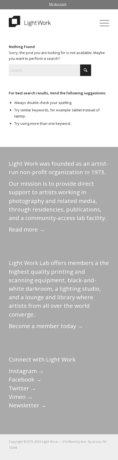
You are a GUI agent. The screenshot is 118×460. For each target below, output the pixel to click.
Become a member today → (46, 326)
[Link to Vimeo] (89, 453)
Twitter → (22, 388)
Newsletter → (27, 405)
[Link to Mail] (56, 453)
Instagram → (26, 371)
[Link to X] (64, 453)
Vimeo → (21, 396)
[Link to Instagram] (80, 453)
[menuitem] (57, 4)
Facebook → (25, 379)
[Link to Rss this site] (105, 453)
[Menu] (101, 23)
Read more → (27, 229)
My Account (57, 4)
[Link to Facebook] (72, 453)
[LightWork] (49, 23)
